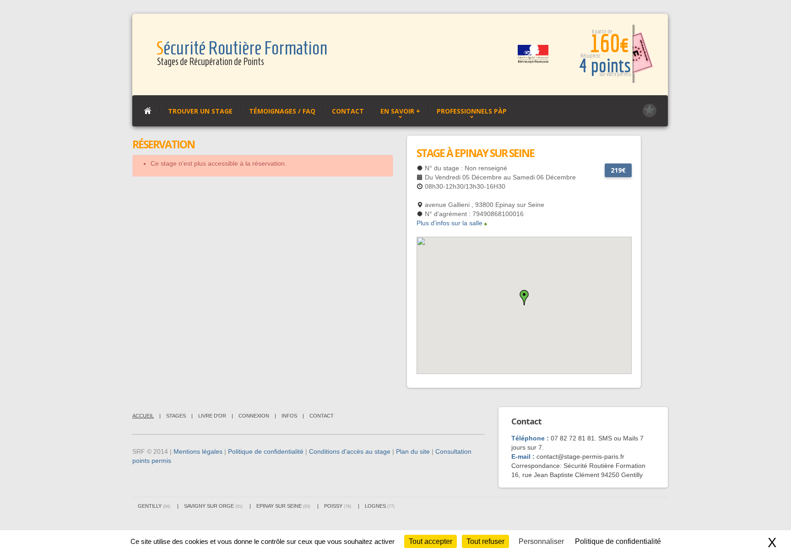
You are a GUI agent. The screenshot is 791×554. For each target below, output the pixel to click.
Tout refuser (485, 541)
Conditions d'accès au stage (349, 451)
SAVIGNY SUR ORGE (213, 506)
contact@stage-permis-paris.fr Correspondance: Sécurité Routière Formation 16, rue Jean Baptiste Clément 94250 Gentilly (578, 465)
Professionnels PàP (472, 111)
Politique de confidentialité (265, 451)
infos (289, 415)
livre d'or (212, 415)
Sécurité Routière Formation (241, 48)
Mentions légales (197, 451)
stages (176, 415)
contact (321, 415)
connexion (253, 415)
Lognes (380, 506)
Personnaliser (541, 541)
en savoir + (400, 111)
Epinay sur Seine (283, 506)
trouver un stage (200, 111)
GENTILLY (154, 506)
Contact (348, 111)
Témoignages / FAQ (282, 111)
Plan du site (413, 451)
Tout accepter (430, 541)
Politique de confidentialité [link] (618, 541)
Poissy (337, 506)
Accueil (143, 415)
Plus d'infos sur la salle (449, 223)
